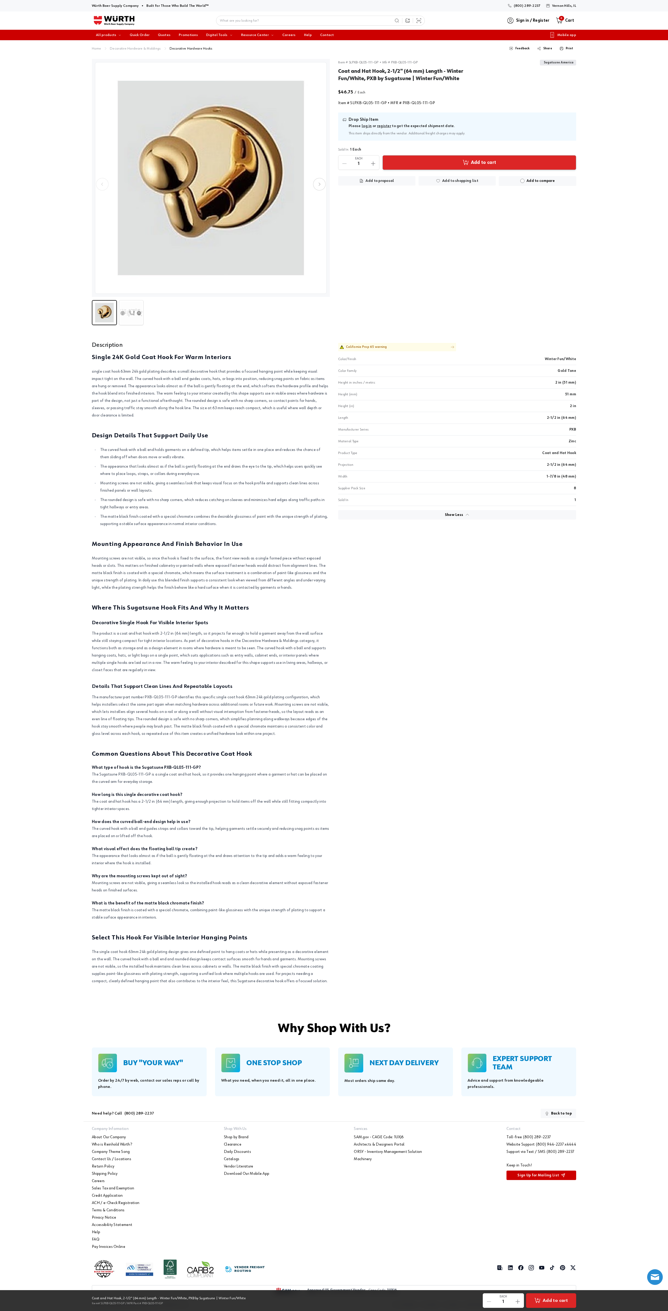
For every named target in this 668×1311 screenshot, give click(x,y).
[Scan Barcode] (419, 20)
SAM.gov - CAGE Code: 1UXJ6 (379, 1137)
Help (308, 35)
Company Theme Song (111, 1152)
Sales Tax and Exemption (113, 1188)
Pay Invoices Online (108, 1247)
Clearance (232, 1144)
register (384, 126)
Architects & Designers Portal (379, 1144)
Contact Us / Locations (111, 1159)
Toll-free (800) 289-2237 (528, 1137)
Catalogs (232, 1159)
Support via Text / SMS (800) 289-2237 (540, 1152)
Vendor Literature (238, 1166)
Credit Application (107, 1196)
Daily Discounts (237, 1152)
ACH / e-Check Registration (115, 1203)
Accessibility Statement (112, 1225)
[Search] (397, 20)
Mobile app (566, 35)
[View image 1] (211, 178)
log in (367, 126)
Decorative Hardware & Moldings (135, 48)
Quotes (164, 35)
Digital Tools (217, 35)
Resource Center (255, 35)
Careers (289, 35)
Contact (327, 35)
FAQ (95, 1239)
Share (547, 48)
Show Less (454, 515)
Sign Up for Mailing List (538, 1175)
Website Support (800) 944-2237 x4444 (541, 1144)
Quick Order (140, 35)
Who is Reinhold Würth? (112, 1144)
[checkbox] (522, 181)
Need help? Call (123, 1113)
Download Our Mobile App (246, 1174)
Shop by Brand (236, 1137)
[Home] (114, 20)
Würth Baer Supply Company (115, 6)
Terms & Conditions (108, 1210)
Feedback (522, 48)
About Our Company (109, 1137)
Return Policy (103, 1166)
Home (96, 48)
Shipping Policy (105, 1174)
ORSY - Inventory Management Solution (388, 1152)
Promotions (188, 35)
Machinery (363, 1159)
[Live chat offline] (655, 1277)
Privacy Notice (104, 1217)
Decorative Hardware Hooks (191, 48)
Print (569, 48)
